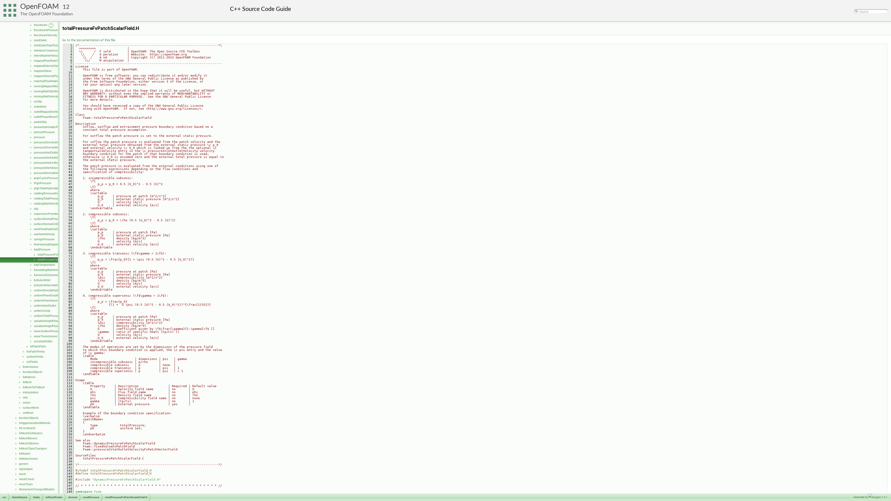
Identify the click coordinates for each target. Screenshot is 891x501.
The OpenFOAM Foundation (46, 14)
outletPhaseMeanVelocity (50, 117)
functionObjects (32, 372)
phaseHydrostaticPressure (50, 127)
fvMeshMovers (28, 438)
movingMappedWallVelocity (51, 86)
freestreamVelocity (45, 35)
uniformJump (42, 310)
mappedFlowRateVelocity (50, 60)
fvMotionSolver (28, 458)
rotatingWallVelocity (46, 203)
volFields (32, 361)
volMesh (28, 412)
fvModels (24, 453)
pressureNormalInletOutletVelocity (55, 173)
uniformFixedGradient (47, 295)
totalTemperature (44, 265)
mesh (22, 474)
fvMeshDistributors (30, 433)
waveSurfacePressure (48, 331)
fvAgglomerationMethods (35, 423)
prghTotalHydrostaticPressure (52, 188)
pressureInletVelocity (47, 168)
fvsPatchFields (35, 351)
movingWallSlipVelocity (48, 91)
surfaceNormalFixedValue (50, 219)
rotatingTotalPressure (47, 198)
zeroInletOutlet (43, 341)
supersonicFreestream (48, 213)
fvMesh (27, 382)
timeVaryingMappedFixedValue (53, 244)
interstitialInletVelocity (47, 55)
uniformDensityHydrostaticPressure (56, 290)
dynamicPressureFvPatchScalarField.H (126, 479)
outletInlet (40, 106)
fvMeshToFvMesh (34, 387)
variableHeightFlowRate (49, 321)
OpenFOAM (39, 6)
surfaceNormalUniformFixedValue (55, 224)
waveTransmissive (45, 336)
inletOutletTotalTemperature (51, 45)
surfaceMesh (31, 407)
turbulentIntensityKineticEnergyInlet (56, 285)
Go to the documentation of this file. (89, 40)
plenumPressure (44, 132)
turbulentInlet (42, 280)
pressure (39, 137)
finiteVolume (30, 367)
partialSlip (40, 122)
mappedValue (43, 71)
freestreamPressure (46, 30)
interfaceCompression (48, 50)
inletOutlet (40, 40)
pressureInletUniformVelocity (52, 162)
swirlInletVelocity (44, 234)
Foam (97, 491)
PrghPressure (42, 183)
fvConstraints (27, 428)
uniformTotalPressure (47, 316)
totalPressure (42, 249)
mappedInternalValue (47, 65)
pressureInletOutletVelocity (51, 157)
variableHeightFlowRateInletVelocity (57, 326)
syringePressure (44, 239)
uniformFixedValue (46, 300)
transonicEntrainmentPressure (53, 275)
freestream (40, 25)
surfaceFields (34, 356)
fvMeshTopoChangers (33, 448)
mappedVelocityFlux (46, 76)
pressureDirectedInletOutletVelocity (56, 142)
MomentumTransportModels (37, 489)
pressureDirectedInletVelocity (52, 147)
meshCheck (26, 479)
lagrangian (26, 469)
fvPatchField (38, 346)
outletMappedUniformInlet (50, 111)
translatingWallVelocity (48, 270)
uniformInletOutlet (45, 305)
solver (26, 402)
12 (66, 7)
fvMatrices (29, 377)
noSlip (38, 101)
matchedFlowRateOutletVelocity (54, 81)
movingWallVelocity (46, 96)
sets (25, 397)
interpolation (31, 392)
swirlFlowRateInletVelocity (50, 229)
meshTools (26, 484)
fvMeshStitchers (29, 443)
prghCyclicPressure (46, 178)
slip (36, 208)
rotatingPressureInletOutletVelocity (55, 193)
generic (24, 464)
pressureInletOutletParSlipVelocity (55, 152)
